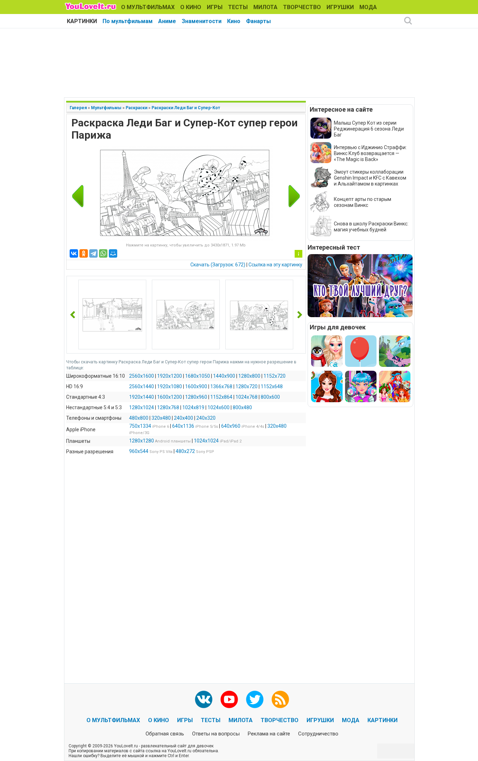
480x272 (185, 451)
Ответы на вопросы (216, 734)
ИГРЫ (215, 7)
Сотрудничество (318, 734)
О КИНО (190, 7)
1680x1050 (197, 376)
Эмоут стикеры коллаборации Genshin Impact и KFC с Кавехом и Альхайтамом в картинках (370, 178)
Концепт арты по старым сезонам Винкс (362, 202)
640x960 (230, 426)
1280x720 (247, 386)
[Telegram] (93, 253)
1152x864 (221, 397)
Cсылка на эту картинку (275, 264)
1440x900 (224, 376)
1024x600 (219, 407)
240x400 (183, 418)
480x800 (138, 418)
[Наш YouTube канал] (229, 699)
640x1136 (183, 426)
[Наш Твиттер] (254, 699)
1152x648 (272, 386)
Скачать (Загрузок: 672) (217, 264)
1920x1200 (169, 376)
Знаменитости (202, 21)
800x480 (242, 407)
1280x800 (249, 376)
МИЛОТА (265, 7)
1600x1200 (169, 397)
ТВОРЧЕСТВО (302, 7)
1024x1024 (206, 441)
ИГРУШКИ (340, 7)
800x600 (270, 397)
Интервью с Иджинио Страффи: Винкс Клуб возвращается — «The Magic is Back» (370, 153)
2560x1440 (141, 386)
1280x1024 (141, 407)
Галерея (78, 107)
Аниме (167, 21)
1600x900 (196, 386)
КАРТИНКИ (82, 21)
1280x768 (168, 407)
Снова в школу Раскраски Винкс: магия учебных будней (371, 226)
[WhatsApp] (103, 253)
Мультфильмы (106, 107)
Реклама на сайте (269, 734)
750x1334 (140, 426)
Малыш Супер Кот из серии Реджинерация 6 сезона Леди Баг (369, 129)
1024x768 (247, 397)
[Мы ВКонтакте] (203, 699)
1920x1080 (169, 386)
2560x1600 (141, 376)
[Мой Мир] (113, 253)
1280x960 (196, 397)
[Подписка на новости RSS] (280, 699)
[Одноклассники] (83, 253)
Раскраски (136, 107)
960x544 (138, 451)
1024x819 (193, 407)
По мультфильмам (128, 21)
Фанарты (258, 21)
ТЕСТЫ (238, 7)
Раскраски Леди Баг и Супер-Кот (186, 107)
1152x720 (274, 376)
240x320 (206, 418)
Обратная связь (165, 734)
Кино (233, 21)
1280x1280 (141, 441)
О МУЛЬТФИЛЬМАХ (148, 7)
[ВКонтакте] (74, 253)
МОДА (368, 7)
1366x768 (221, 386)
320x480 (161, 418)
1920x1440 (141, 397)
